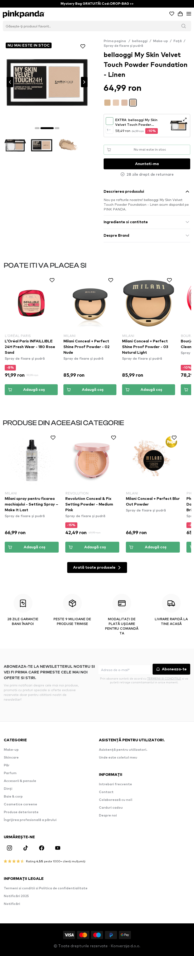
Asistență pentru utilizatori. (123, 749)
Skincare (11, 757)
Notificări (12, 904)
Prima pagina (117, 41)
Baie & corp (13, 796)
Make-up (160, 41)
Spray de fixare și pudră (123, 46)
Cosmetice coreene (20, 804)
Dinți (8, 788)
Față (177, 41)
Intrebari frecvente (115, 784)
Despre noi (108, 815)
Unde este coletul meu (118, 757)
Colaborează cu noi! (115, 800)
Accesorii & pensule (20, 781)
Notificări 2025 (16, 896)
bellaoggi (140, 41)
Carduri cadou (111, 807)
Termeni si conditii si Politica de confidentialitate (46, 888)
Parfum (10, 773)
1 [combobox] (107, 130)
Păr (6, 765)
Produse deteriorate (21, 812)
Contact (106, 792)
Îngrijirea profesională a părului (30, 820)
